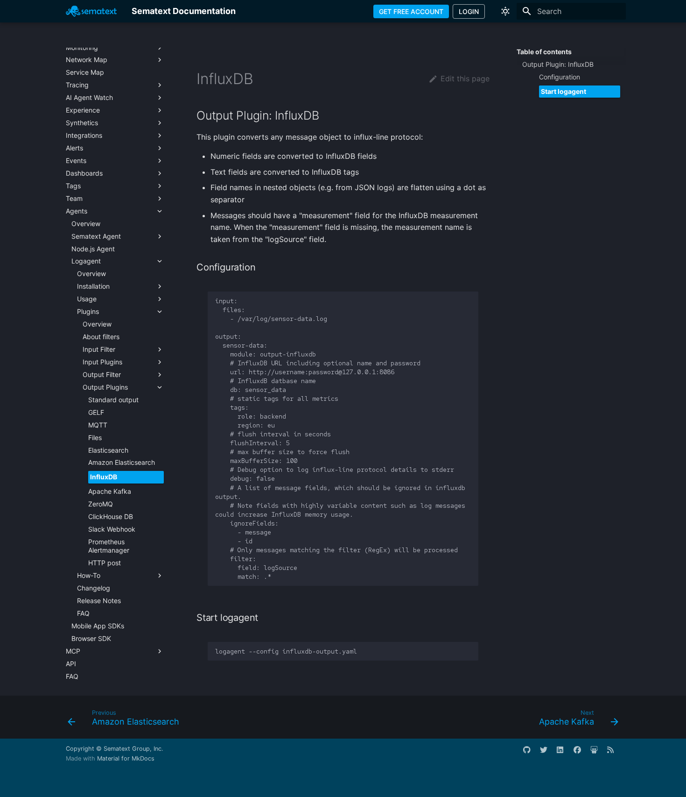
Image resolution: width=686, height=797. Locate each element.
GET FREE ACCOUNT (411, 11)
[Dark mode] (505, 11)
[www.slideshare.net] (597, 753)
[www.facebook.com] (581, 753)
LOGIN (469, 11)
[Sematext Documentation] (91, 11)
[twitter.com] (547, 753)
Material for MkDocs (125, 758)
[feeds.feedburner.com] (614, 753)
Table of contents (544, 52)
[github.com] (530, 753)
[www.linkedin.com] (564, 753)
